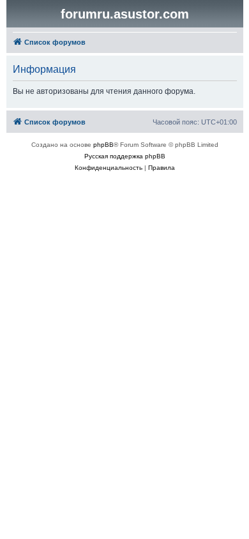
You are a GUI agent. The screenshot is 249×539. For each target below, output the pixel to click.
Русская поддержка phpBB (124, 156)
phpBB (103, 144)
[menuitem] (108, 168)
